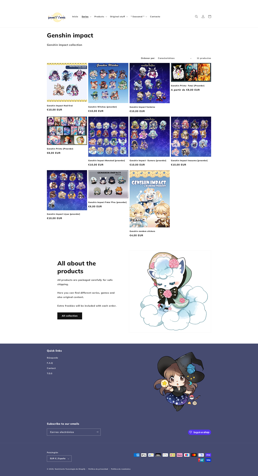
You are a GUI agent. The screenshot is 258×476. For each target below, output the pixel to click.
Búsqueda (52, 357)
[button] (86, 16)
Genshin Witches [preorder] (102, 107)
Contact (51, 368)
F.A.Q (50, 362)
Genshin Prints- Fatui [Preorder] (187, 85)
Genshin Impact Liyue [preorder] (63, 214)
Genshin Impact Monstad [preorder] (106, 160)
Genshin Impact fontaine (142, 107)
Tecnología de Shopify (75, 469)
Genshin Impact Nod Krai (60, 105)
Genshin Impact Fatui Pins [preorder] (107, 202)
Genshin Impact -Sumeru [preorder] (148, 160)
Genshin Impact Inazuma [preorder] (189, 160)
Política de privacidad (98, 469)
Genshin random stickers (142, 231)
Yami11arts (60, 469)
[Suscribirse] (97, 431)
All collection (70, 315)
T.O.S (49, 373)
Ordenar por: (148, 58)
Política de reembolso (121, 469)
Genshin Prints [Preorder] (60, 148)
